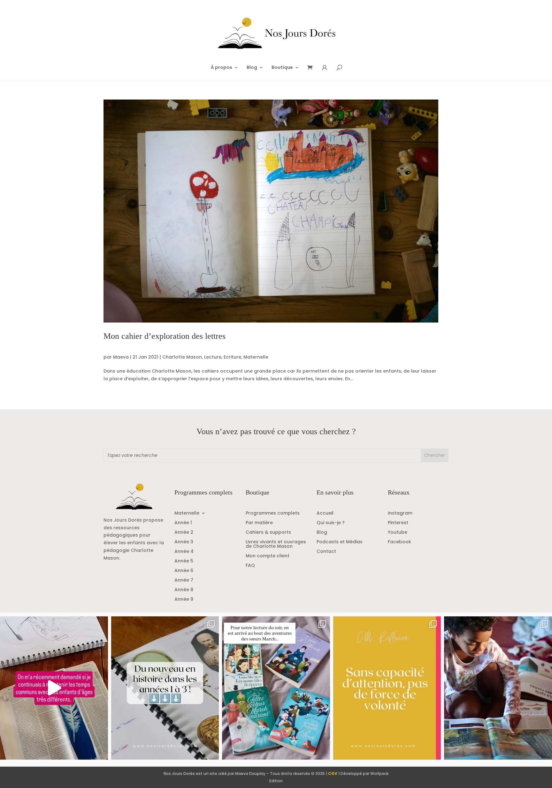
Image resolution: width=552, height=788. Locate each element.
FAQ (250, 566)
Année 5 (183, 561)
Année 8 (183, 590)
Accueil (325, 513)
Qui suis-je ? (331, 523)
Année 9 (183, 599)
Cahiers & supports (268, 532)
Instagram (400, 513)
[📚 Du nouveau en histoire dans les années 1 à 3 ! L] (165, 688)
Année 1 (183, 523)
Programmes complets (273, 513)
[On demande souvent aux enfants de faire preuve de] (387, 688)
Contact (326, 551)
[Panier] (312, 67)
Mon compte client (267, 556)
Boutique (282, 68)
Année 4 (184, 551)
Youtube (397, 532)
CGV (332, 773)
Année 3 (183, 542)
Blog (252, 68)
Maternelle (255, 357)
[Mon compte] (324, 67)
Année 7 (183, 580)
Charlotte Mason (182, 357)
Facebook (399, 542)
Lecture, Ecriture (222, 357)
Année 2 (183, 532)
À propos (221, 68)
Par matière (259, 523)
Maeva (121, 357)
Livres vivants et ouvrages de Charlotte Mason (276, 544)
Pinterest (398, 523)
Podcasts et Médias (340, 542)
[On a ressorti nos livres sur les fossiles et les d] (498, 688)
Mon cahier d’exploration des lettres (164, 336)
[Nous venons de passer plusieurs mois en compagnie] (276, 688)
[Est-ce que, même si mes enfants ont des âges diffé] (54, 688)
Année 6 (183, 571)
